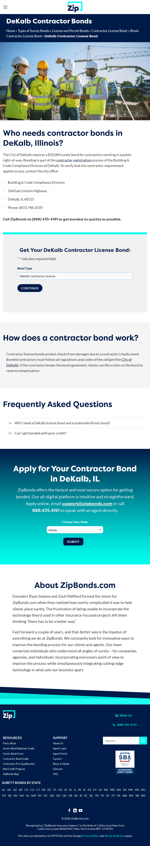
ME (106, 789)
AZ (15, 789)
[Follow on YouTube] (80, 811)
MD (112, 789)
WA (124, 795)
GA (60, 789)
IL (75, 789)
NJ (27, 795)
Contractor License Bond (109, 31)
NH (22, 795)
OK (64, 795)
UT (107, 795)
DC (49, 789)
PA (76, 795)
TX (102, 795)
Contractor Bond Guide (16, 758)
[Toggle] (10, 423)
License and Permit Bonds (70, 31)
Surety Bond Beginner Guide (18, 748)
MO (143, 789)
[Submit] (143, 740)
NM (33, 795)
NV (16, 795)
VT (113, 795)
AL (3, 790)
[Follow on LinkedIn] (75, 811)
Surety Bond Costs (13, 753)
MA (119, 789)
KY (95, 789)
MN (130, 789)
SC (86, 795)
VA (119, 795)
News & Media (61, 763)
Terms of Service (115, 835)
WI (137, 795)
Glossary (58, 768)
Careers (57, 758)
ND (52, 795)
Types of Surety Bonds (33, 31)
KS (89, 789)
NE (10, 795)
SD (91, 795)
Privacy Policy (90, 835)
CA (26, 789)
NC (46, 795)
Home (10, 31)
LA (100, 789)
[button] (5, 7)
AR (20, 789)
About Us (58, 743)
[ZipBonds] (75, 7)
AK (9, 789)
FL (55, 789)
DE (44, 789)
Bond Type (24, 268)
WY (143, 795)
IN (79, 789)
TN (97, 795)
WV (131, 795)
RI (81, 795)
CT (38, 789)
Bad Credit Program (14, 768)
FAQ (55, 774)
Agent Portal (60, 753)
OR (70, 795)
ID (70, 789)
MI (124, 789)
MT (4, 795)
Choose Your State (75, 522)
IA (84, 789)
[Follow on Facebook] (69, 811)
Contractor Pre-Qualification (19, 763)
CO (32, 789)
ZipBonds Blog (11, 774)
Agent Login (59, 748)
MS (137, 789)
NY (40, 795)
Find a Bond (9, 743)
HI (65, 789)
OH (58, 795)
